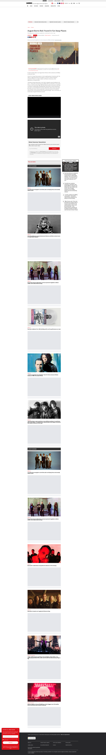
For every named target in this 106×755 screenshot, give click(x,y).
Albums (32, 27)
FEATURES (36, 5)
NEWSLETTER (53, 5)
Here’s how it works (58, 40)
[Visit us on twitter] (59, 3)
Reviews (35, 35)
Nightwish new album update (55, 21)
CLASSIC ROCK (50, 0)
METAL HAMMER (57, 0)
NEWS (31, 5)
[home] (27, 6)
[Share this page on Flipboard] (33, 37)
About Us (29, 742)
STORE (58, 5)
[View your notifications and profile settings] (74, 3)
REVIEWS (41, 5)
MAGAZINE (47, 5)
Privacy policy (68, 742)
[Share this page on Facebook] (28, 37)
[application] (44, 106)
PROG (63, 0)
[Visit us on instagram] (61, 3)
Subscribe (66, 3)
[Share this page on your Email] (35, 37)
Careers (54, 745)
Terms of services (43, 151)
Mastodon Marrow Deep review (40, 21)
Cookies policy (30, 745)
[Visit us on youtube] (63, 3)
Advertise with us (69, 745)
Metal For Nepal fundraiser (69, 21)
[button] (78, 3)
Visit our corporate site (65, 734)
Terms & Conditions (9, 747)
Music (29, 27)
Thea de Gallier (41, 35)
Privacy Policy (14, 746)
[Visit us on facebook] (57, 3)
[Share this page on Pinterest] (31, 37)
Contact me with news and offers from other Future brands (10, 739)
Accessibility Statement (44, 745)
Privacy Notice (33, 152)
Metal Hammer (48, 35)
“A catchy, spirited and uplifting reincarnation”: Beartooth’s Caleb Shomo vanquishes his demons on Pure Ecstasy (71, 196)
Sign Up (10, 742)
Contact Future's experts (44, 742)
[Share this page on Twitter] (30, 37)
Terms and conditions (57, 742)
